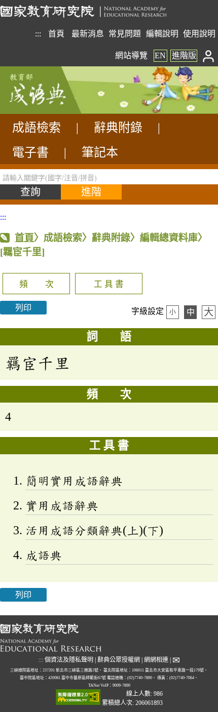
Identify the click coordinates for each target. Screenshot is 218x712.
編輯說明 (162, 33)
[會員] (208, 55)
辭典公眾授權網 (118, 659)
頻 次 (36, 284)
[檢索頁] (50, 111)
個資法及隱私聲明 (69, 659)
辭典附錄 (118, 127)
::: (38, 33)
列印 (23, 307)
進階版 (184, 55)
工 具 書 (109, 284)
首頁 (56, 33)
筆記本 (100, 152)
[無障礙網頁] (78, 698)
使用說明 (199, 33)
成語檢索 (36, 127)
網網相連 (156, 659)
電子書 (30, 152)
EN (160, 55)
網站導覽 (131, 55)
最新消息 (87, 33)
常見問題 (124, 33)
